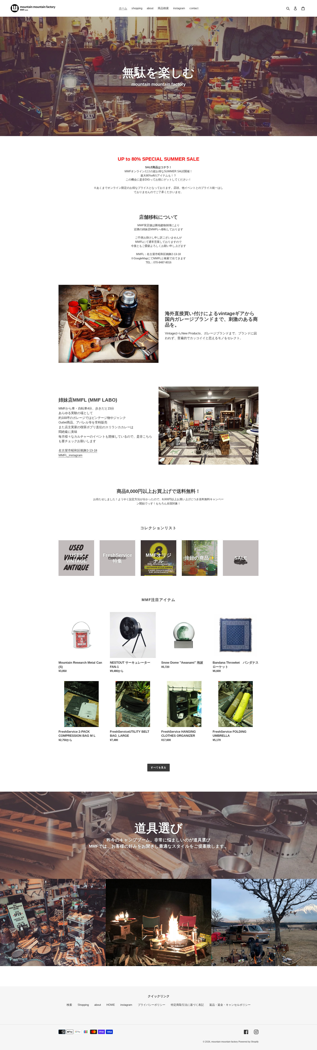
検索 (69, 1004)
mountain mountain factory (224, 1041)
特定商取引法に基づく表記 (187, 1004)
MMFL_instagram (70, 455)
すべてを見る (158, 767)
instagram (126, 1004)
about (97, 1004)
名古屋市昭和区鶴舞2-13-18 (78, 450)
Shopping (83, 1004)
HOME (110, 1004)
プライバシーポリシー (151, 1004)
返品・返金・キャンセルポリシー (230, 1004)
